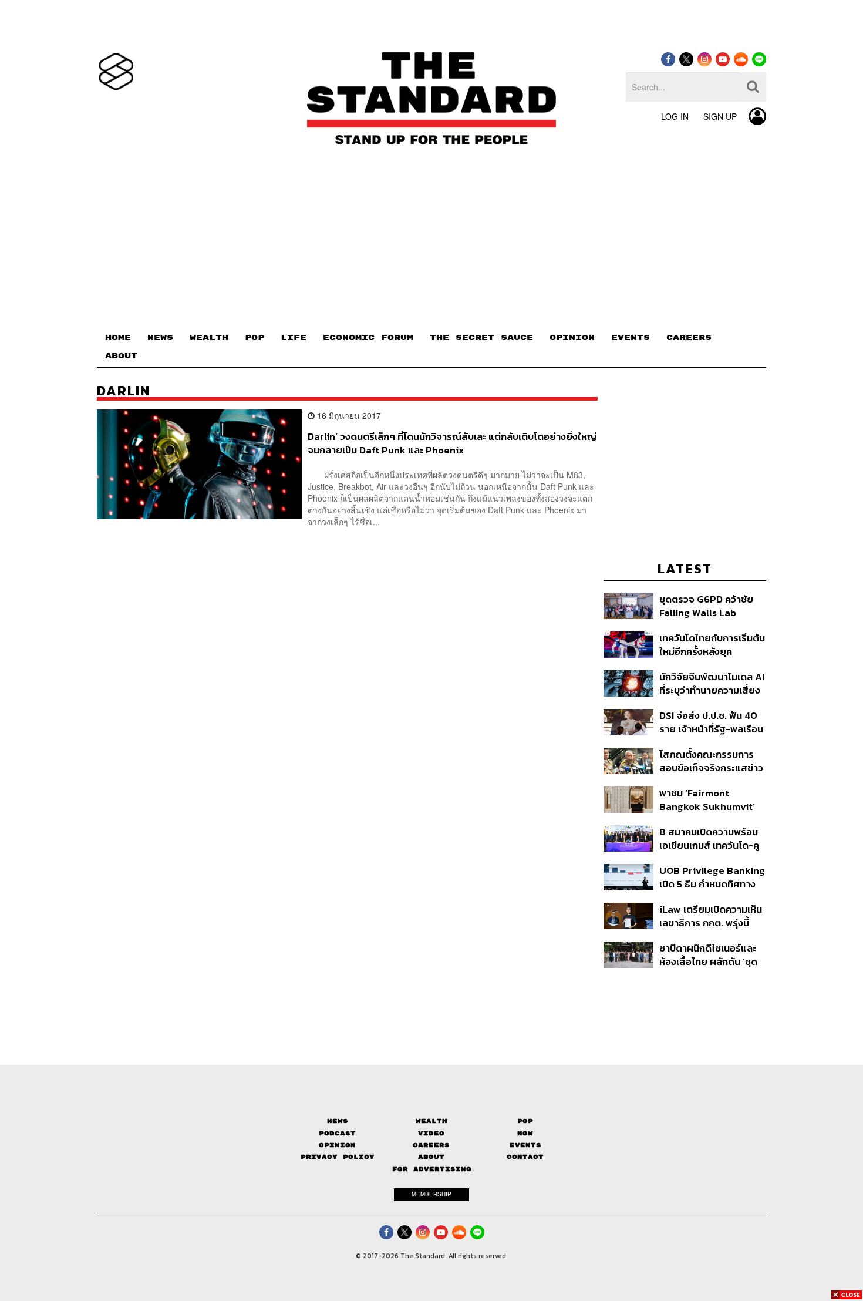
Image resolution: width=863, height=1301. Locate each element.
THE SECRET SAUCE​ (481, 338)
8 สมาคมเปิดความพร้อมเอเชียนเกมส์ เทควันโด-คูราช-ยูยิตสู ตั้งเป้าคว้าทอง (709, 838)
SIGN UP (720, 116)
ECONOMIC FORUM (368, 338)
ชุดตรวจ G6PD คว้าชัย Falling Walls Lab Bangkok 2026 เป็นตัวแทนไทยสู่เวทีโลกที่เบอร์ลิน (706, 606)
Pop (525, 1121)
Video (431, 1133)
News (337, 1121)
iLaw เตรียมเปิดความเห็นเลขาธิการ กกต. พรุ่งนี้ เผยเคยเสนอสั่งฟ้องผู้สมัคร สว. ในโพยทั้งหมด (710, 916)
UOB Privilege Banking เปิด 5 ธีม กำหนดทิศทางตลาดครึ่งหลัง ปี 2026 (712, 877)
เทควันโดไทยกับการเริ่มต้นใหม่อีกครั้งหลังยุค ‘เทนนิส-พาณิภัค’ (712, 644)
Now (525, 1133)
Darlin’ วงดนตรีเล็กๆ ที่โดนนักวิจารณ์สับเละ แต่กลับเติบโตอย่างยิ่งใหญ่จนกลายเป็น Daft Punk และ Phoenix (452, 443)
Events (525, 1145)
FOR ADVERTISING (431, 1169)
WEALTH (209, 338)
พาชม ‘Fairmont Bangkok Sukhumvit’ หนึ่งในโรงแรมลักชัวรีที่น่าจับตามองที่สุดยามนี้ (710, 799)
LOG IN (675, 116)
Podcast (337, 1133)
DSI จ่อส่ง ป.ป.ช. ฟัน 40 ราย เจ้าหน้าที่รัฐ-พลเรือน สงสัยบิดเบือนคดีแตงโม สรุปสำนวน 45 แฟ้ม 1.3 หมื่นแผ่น (711, 722)
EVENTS (630, 338)
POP (254, 338)
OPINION (572, 338)
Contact (525, 1157)
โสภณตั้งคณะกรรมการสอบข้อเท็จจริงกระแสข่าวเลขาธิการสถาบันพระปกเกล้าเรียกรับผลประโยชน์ (711, 761)
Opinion (337, 1145)
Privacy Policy (338, 1157)
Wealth (431, 1121)
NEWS (160, 338)
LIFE (293, 338)
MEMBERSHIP (431, 1194)
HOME (118, 338)
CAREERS (689, 338)
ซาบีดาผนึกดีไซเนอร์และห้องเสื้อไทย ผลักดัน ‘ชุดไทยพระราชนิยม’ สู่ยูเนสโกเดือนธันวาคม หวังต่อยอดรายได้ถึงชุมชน (710, 955)
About (431, 1157)
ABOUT (121, 356)
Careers (431, 1145)
